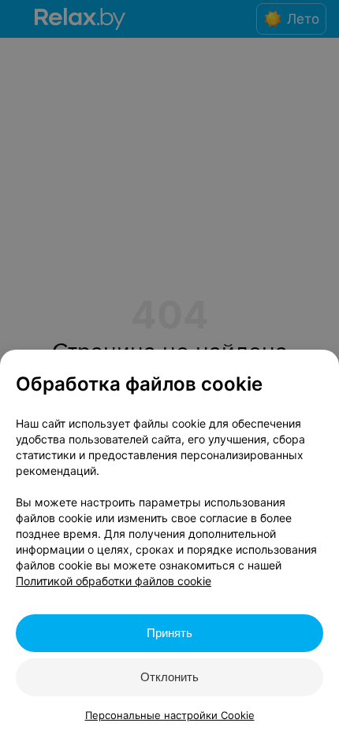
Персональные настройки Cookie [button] (170, 715)
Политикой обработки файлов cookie (113, 581)
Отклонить (169, 677)
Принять (169, 632)
